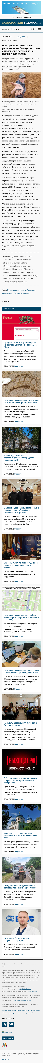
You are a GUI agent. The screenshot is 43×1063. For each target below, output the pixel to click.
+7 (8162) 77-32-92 (25, 989)
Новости (5, 29)
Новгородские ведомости (22, 1000)
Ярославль (31, 290)
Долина (16, 293)
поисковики (7, 293)
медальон (25, 293)
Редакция (5, 1059)
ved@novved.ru (32, 991)
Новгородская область (16, 290)
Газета (16, 29)
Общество (21, 37)
